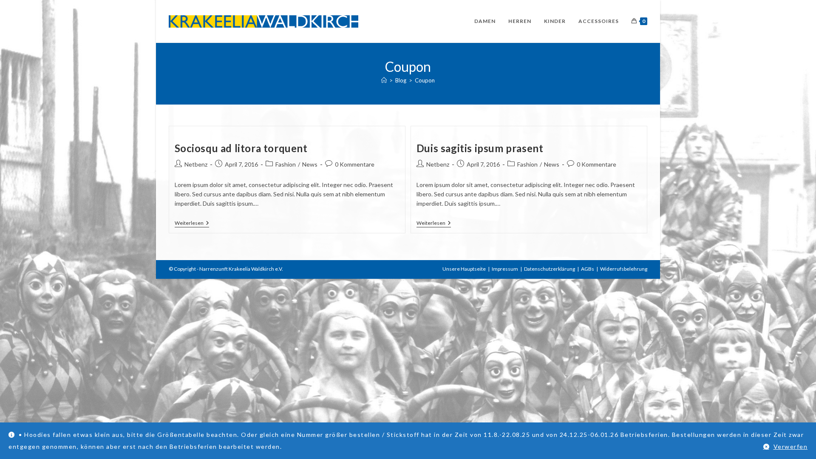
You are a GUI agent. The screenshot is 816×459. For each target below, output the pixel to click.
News (309, 164)
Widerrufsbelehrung (623, 269)
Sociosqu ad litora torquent (241, 148)
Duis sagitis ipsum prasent (480, 148)
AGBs (587, 269)
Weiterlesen (192, 223)
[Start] (384, 80)
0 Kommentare (354, 164)
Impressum (505, 269)
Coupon (425, 80)
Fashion (285, 164)
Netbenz (195, 164)
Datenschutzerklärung (549, 269)
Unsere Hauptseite (464, 269)
